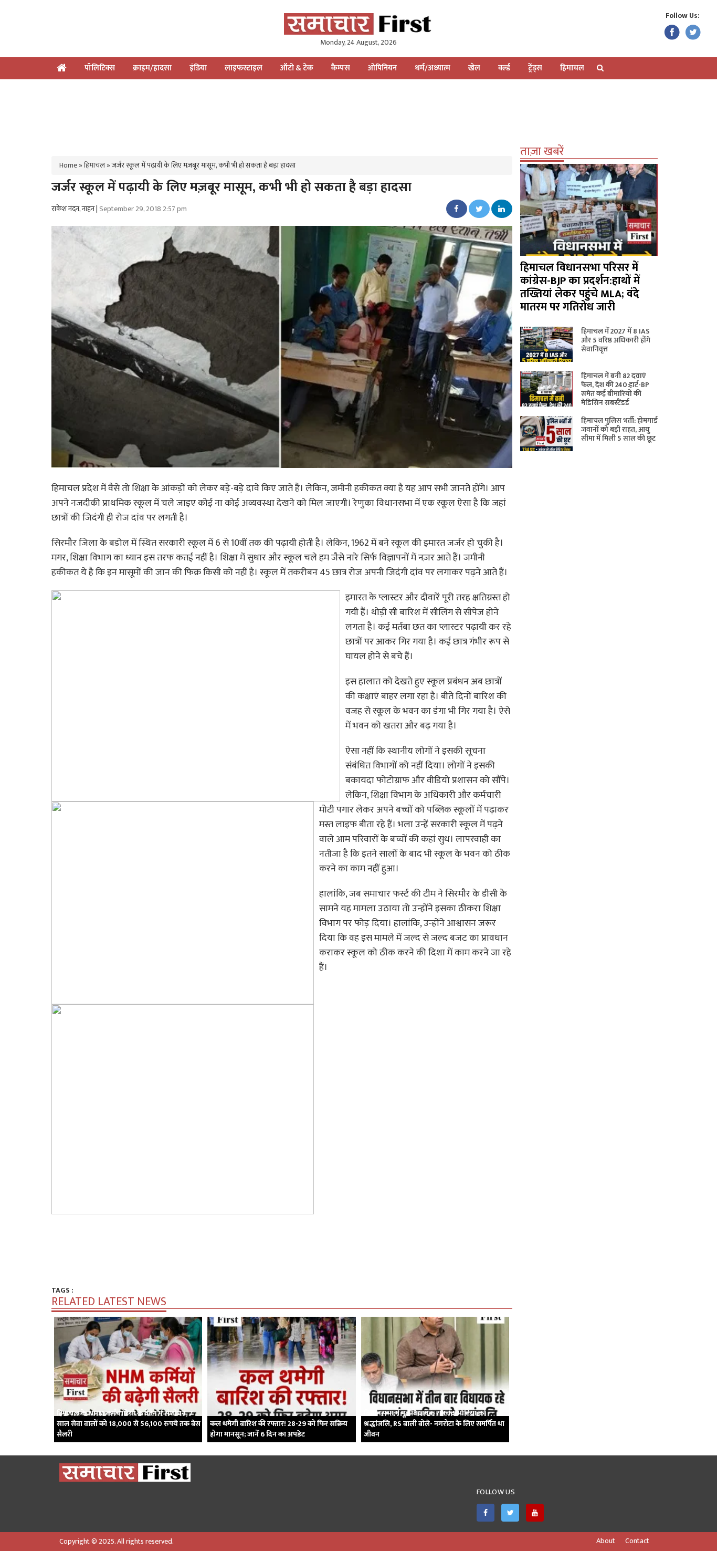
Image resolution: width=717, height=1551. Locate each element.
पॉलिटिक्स (100, 68)
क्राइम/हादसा (152, 68)
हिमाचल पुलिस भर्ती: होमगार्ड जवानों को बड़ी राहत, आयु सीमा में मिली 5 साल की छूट (619, 429)
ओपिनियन (382, 68)
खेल (474, 68)
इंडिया (198, 68)
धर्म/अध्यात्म (432, 68)
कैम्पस (340, 68)
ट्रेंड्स (535, 68)
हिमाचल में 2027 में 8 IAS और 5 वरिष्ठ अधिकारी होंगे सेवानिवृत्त (615, 340)
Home (68, 165)
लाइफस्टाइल (243, 68)
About (605, 1541)
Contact (637, 1541)
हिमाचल (572, 68)
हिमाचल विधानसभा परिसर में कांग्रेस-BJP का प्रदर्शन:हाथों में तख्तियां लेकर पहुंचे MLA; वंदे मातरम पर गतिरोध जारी (580, 287)
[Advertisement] (358, 113)
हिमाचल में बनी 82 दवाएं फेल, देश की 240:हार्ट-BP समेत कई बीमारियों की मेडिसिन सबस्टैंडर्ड (615, 389)
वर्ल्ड (504, 68)
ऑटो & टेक (296, 68)
